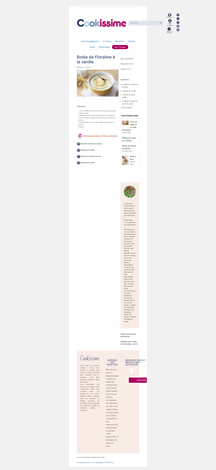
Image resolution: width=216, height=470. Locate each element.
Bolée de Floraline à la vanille (96, 59)
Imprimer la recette (88, 150)
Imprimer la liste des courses (91, 144)
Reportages (104, 47)
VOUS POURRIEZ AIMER (129, 116)
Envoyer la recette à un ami (91, 156)
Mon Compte (120, 47)
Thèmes (131, 41)
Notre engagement (90, 41)
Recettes (119, 41)
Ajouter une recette (88, 162)
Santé (92, 47)
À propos (107, 41)
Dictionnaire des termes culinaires (100, 136)
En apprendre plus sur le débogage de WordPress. (95, 462)
